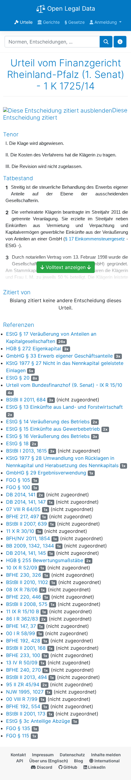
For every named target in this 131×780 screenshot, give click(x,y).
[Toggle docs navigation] (120, 41)
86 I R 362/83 (22, 619)
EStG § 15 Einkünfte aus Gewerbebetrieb (53, 429)
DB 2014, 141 (20, 494)
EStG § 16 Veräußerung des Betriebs (48, 436)
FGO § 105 (18, 480)
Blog (78, 760)
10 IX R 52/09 (21, 568)
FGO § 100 (18, 487)
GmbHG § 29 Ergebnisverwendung (46, 473)
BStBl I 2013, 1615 (26, 451)
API (19, 760)
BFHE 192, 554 (23, 706)
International (107, 760)
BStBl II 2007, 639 (26, 524)
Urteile (26, 22)
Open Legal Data (70, 8)
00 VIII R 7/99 (21, 699)
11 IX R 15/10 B (22, 611)
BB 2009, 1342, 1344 (30, 546)
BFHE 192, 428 (23, 641)
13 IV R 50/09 (21, 662)
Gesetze (75, 22)
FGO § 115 (17, 736)
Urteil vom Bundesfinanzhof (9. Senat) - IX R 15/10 (64, 385)
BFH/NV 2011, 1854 (28, 538)
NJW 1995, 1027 (25, 692)
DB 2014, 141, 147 (26, 502)
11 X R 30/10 (20, 531)
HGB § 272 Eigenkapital (33, 348)
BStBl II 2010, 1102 (27, 582)
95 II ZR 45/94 (22, 684)
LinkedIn (96, 767)
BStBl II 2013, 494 (26, 677)
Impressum (43, 754)
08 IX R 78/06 (22, 589)
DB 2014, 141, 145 (26, 553)
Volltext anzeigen (65, 267)
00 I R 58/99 (20, 633)
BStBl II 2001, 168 (26, 648)
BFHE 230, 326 (23, 575)
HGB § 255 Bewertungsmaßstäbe (44, 560)
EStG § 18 (17, 443)
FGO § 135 (18, 728)
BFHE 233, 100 (23, 655)
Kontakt (18, 754)
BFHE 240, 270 (23, 670)
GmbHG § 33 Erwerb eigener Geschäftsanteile (59, 356)
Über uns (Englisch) (48, 760)
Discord (44, 767)
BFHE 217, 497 (22, 516)
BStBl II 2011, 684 (26, 400)
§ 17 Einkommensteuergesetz (95, 238)
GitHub (69, 767)
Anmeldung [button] (105, 22)
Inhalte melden (106, 754)
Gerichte (51, 22)
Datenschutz (72, 754)
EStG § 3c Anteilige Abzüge (38, 721)
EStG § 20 (18, 378)
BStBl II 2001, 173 (25, 714)
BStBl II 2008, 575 (27, 604)
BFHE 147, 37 (21, 626)
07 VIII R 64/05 (23, 509)
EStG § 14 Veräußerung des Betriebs (48, 421)
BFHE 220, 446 (23, 597)
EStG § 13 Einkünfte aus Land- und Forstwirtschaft (64, 407)
